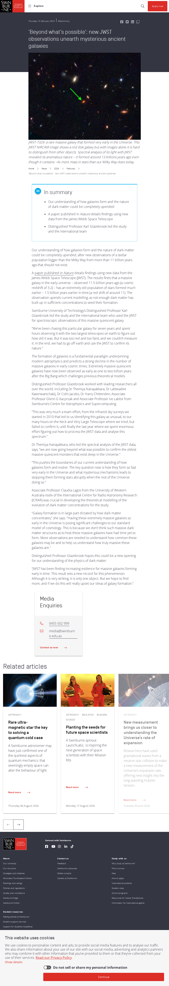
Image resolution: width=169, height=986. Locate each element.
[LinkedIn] (65, 847)
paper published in (54, 273)
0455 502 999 (59, 623)
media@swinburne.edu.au (62, 633)
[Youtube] (53, 847)
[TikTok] (72, 847)
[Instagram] (59, 847)
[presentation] (18, 825)
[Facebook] (46, 847)
